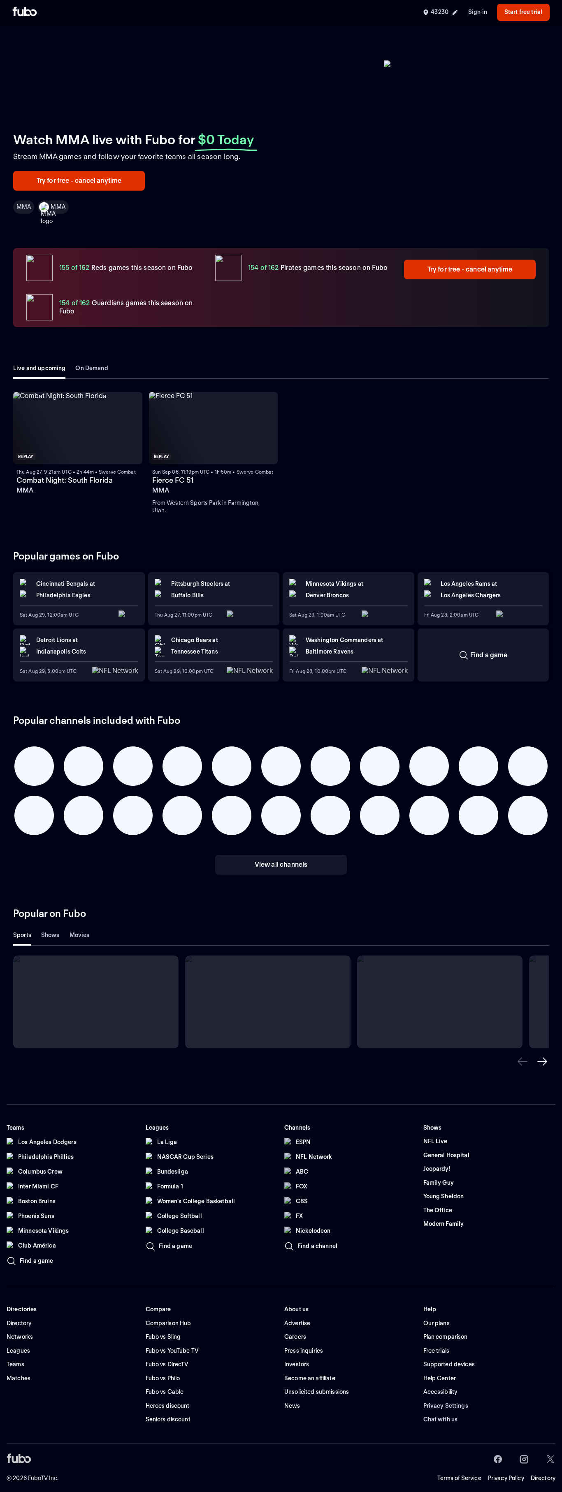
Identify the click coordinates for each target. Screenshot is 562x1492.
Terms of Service (459, 1478)
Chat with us (440, 1419)
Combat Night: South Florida (64, 480)
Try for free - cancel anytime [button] (79, 180)
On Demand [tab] (91, 368)
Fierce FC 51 (172, 480)
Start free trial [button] (523, 12)
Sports (22, 935)
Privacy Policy (506, 1478)
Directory (543, 1478)
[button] (522, 1061)
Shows (50, 935)
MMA (58, 206)
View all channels (281, 864)
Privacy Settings (445, 1405)
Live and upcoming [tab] (39, 368)
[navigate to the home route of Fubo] (24, 12)
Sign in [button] (477, 12)
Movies (80, 935)
